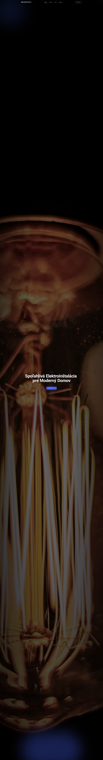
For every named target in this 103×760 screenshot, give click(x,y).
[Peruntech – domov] (26, 2)
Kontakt (78, 2)
